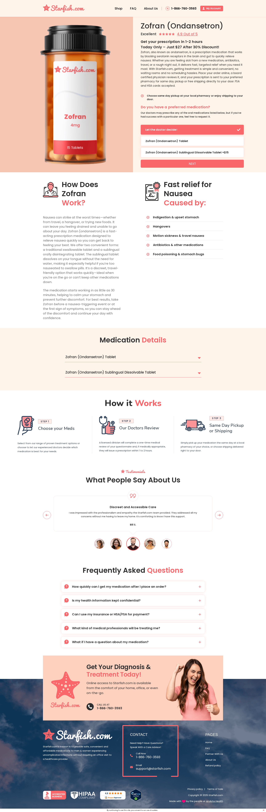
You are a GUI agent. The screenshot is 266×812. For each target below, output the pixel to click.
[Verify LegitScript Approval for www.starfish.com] (135, 795)
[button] (133, 357)
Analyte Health (214, 801)
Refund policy (213, 765)
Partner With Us (214, 754)
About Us (151, 8)
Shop (118, 8)
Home (208, 742)
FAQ (133, 8)
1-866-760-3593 (109, 708)
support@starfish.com (153, 768)
